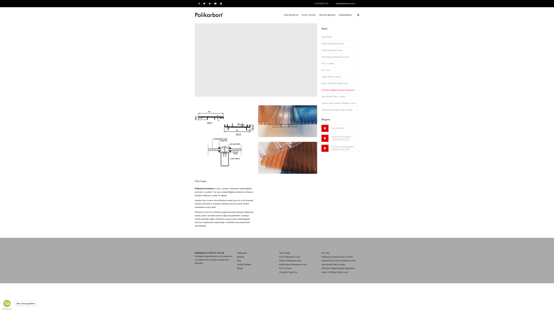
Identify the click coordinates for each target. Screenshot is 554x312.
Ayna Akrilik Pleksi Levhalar (333, 96)
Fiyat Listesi (309, 15)
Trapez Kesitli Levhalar (331, 77)
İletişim (240, 268)
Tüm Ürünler (291, 15)
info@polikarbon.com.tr (345, 3)
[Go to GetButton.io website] (7, 309)
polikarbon (208, 212)
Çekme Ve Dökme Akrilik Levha (334, 83)
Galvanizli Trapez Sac (288, 272)
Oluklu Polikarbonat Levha (332, 44)
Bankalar (240, 257)
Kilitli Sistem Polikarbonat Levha (335, 57)
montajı (208, 188)
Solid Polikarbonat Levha (331, 50)
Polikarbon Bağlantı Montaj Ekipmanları (338, 90)
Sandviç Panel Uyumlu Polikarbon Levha (338, 103)
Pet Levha (325, 70)
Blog (239, 261)
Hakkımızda (345, 15)
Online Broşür (327, 15)
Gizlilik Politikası (244, 264)
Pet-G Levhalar (327, 63)
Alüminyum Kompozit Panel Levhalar (337, 110)
